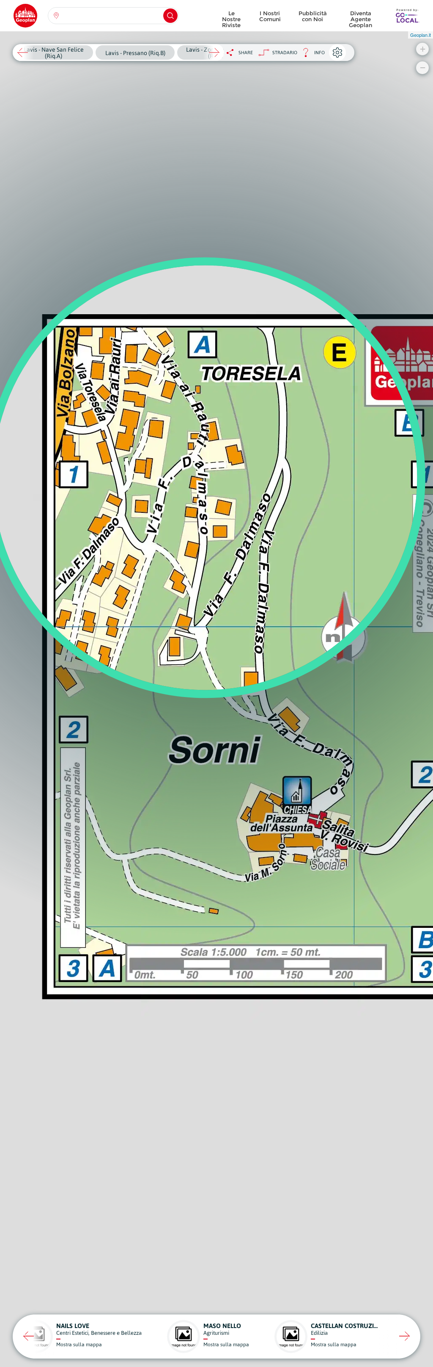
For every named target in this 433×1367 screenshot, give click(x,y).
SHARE (245, 52)
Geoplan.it (420, 34)
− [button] (422, 67)
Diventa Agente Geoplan (360, 17)
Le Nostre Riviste (231, 17)
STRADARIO (284, 52)
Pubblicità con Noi (313, 16)
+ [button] (422, 49)
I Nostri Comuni (270, 16)
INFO (311, 55)
